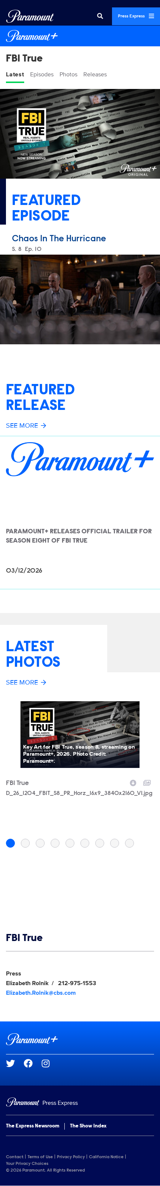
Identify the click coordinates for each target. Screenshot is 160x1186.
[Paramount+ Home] (80, 36)
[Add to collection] (147, 782)
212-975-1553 (77, 983)
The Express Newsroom (32, 1126)
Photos (68, 74)
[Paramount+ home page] (80, 1039)
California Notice (106, 1157)
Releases (95, 74)
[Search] (100, 16)
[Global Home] (30, 16)
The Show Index (88, 1126)
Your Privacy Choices (27, 1164)
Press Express (132, 16)
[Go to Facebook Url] (33, 1063)
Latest (15, 74)
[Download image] (133, 782)
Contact (14, 1157)
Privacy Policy (71, 1157)
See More (22, 425)
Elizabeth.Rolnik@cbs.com (41, 993)
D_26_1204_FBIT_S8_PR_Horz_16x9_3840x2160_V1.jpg (79, 793)
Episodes (42, 74)
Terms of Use (40, 1157)
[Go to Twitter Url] (15, 1063)
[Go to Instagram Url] (50, 1063)
